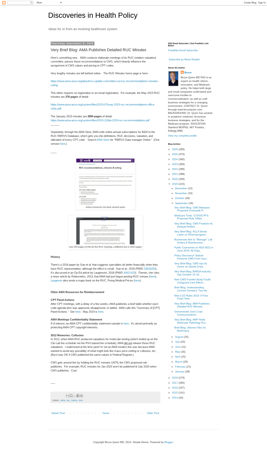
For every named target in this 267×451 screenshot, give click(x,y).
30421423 (129, 272)
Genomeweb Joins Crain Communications (188, 313)
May (178, 351)
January (180, 371)
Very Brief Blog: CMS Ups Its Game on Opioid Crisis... (190, 265)
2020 (175, 179)
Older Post (153, 413)
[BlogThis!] (71, 395)
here (62, 143)
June (178, 346)
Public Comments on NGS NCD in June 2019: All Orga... (193, 249)
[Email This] (67, 395)
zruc (80, 400)
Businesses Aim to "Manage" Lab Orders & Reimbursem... (193, 241)
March (179, 361)
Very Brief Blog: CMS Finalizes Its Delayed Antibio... (193, 225)
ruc (68, 400)
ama (62, 400)
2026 (175, 149)
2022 (175, 169)
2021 (175, 173)
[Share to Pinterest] (81, 395)
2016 (175, 387)
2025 (175, 154)
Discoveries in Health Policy (92, 15)
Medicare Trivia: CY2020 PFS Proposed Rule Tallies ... (191, 217)
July (177, 341)
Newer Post (58, 413)
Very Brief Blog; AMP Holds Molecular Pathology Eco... (191, 321)
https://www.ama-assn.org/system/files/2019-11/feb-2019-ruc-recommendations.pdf (100, 120)
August (179, 336)
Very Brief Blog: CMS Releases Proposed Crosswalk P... (192, 209)
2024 (175, 159)
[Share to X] (74, 395)
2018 (175, 377)
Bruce (188, 72)
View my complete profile (182, 135)
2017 (175, 382)
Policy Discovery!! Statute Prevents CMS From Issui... (191, 257)
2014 (175, 397)
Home (105, 413)
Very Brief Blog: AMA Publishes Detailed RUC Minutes (192, 305)
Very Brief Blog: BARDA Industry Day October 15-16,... (192, 273)
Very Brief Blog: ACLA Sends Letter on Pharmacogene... (191, 233)
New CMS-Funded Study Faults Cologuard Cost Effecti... (192, 281)
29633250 (149, 268)
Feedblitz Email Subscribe (183, 50)
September (182, 203)
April (178, 356)
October (180, 198)
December (181, 188)
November (181, 193)
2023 (175, 164)
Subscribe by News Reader (184, 59)
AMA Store (103, 139)
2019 (175, 183)
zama (74, 400)
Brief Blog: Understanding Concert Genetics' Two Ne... (191, 289)
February (180, 366)
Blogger (168, 442)
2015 (175, 392)
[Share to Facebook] (78, 395)
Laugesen (56, 280)
